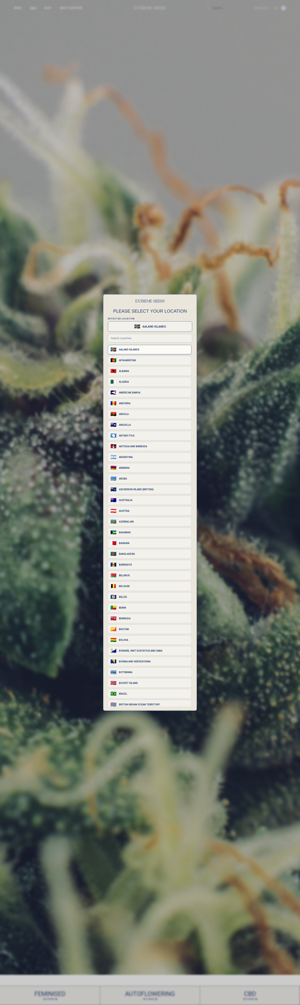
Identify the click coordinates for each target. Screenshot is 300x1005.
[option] (149, 349)
